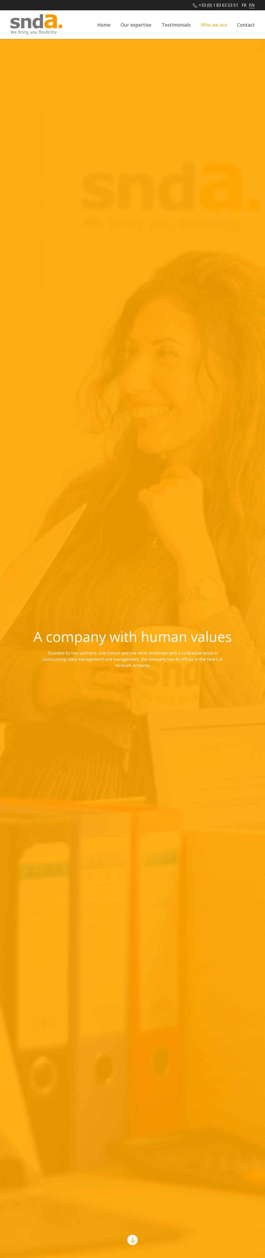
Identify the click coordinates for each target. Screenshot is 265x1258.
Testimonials (176, 24)
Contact (246, 24)
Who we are (214, 24)
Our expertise (136, 24)
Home (104, 24)
